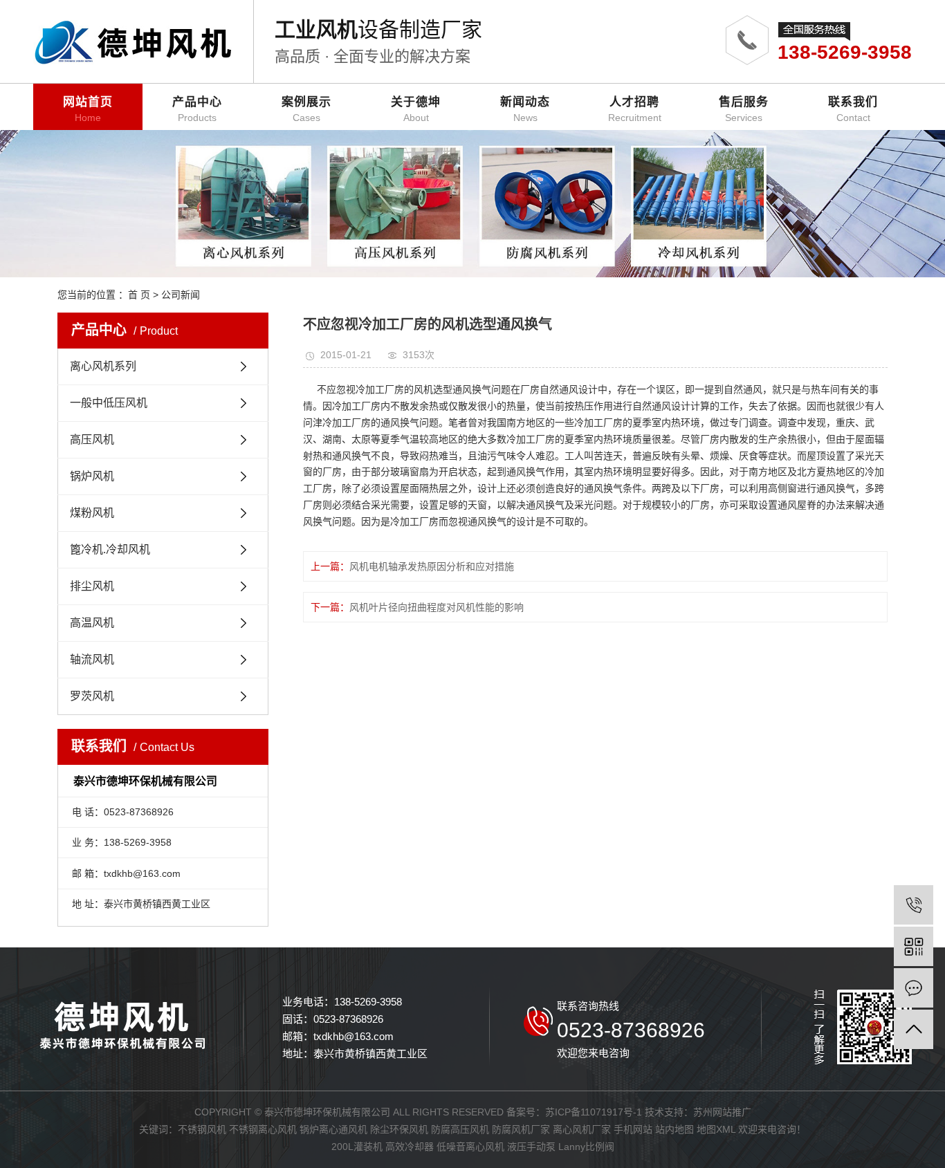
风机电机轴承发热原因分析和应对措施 (431, 566)
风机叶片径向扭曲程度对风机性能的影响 (436, 607)
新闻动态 (525, 109)
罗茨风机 (92, 696)
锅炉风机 (92, 476)
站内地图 (674, 1129)
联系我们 (853, 109)
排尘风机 (92, 586)
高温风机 (92, 623)
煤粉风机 (92, 513)
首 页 (139, 294)
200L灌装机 (357, 1146)
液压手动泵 (531, 1146)
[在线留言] (913, 988)
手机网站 (633, 1129)
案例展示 (306, 109)
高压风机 (92, 439)
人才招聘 (634, 109)
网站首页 (88, 109)
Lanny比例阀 (586, 1146)
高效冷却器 (409, 1146)
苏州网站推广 (722, 1112)
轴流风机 (92, 659)
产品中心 (197, 109)
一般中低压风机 (108, 403)
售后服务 (744, 109)
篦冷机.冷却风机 (110, 549)
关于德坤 (416, 109)
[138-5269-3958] (913, 905)
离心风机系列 (103, 366)
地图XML (716, 1129)
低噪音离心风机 (470, 1146)
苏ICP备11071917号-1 (593, 1112)
